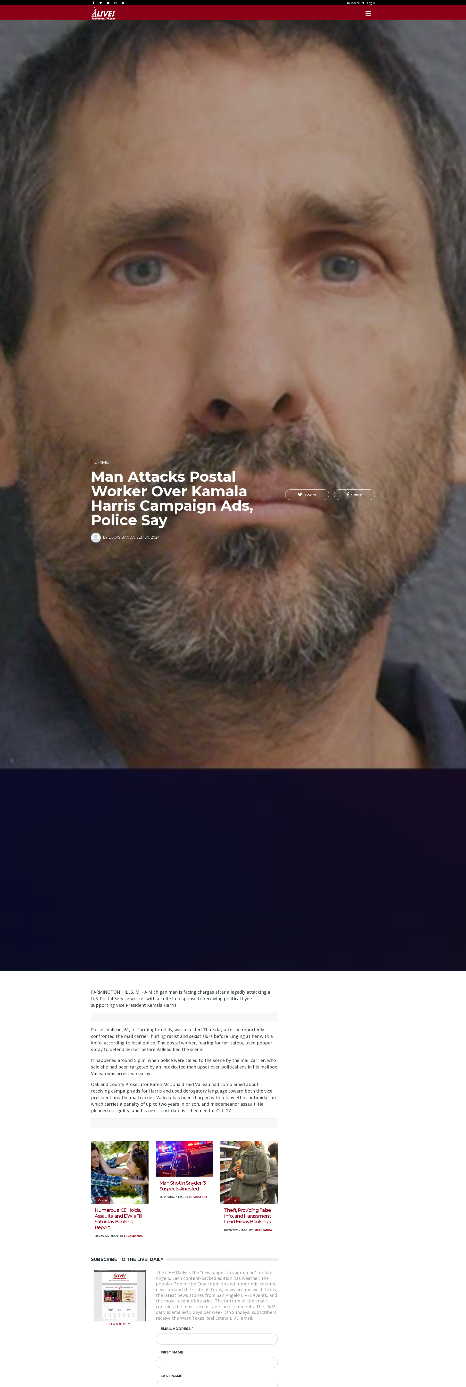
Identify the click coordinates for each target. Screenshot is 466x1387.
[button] (307, 494)
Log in (371, 3)
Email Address (176, 1329)
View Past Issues (119, 1324)
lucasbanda (133, 1236)
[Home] (103, 13)
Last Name (171, 1376)
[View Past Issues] (120, 1295)
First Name (172, 1352)
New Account (355, 3)
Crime (101, 462)
